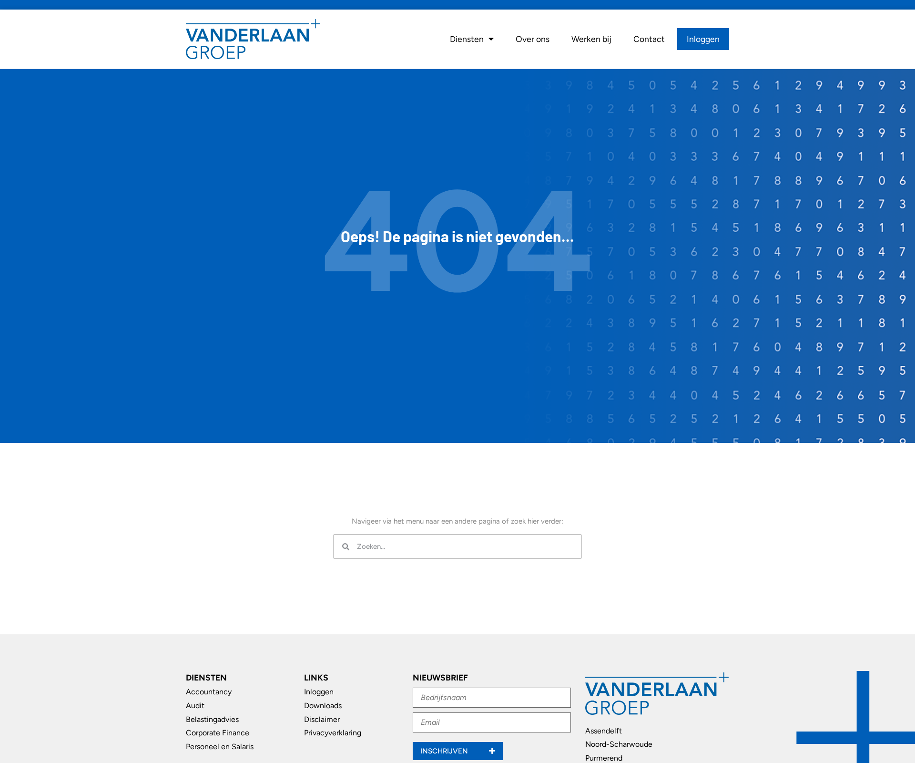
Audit (195, 705)
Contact (649, 39)
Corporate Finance (217, 732)
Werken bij (591, 39)
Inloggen (703, 39)
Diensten (467, 39)
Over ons (532, 39)
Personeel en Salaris (220, 746)
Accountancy (209, 691)
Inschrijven (445, 751)
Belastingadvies (212, 719)
